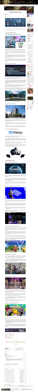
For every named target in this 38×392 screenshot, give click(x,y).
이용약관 (13, 387)
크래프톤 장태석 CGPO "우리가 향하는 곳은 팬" (19, 349)
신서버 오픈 (16, 3)
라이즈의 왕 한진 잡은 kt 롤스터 (8, 374)
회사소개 (9, 387)
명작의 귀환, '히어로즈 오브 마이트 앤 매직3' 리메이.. (9, 382)
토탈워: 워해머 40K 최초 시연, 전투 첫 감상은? (9, 376)
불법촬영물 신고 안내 (22, 387)
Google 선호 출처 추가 (6, 16)
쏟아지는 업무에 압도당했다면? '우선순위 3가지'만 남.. (10, 381)
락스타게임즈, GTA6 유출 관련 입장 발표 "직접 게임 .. (9, 375)
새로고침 (32, 43)
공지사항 (28, 387)
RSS (9, 16)
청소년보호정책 (19, 387)
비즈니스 (11, 387)
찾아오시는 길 (26, 387)
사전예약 (20, 3)
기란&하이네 (18, 3)
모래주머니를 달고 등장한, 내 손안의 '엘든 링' (9, 373)
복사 (11, 16)
